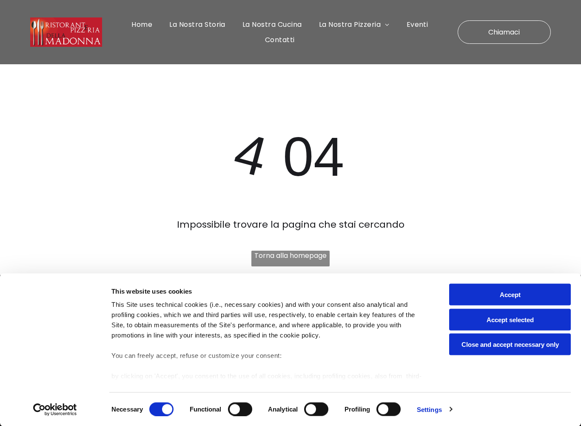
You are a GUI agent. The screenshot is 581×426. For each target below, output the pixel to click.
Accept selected (510, 319)
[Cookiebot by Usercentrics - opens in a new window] (55, 409)
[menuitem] (142, 24)
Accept (510, 294)
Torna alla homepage (290, 255)
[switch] (240, 409)
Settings (429, 409)
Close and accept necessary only (510, 344)
